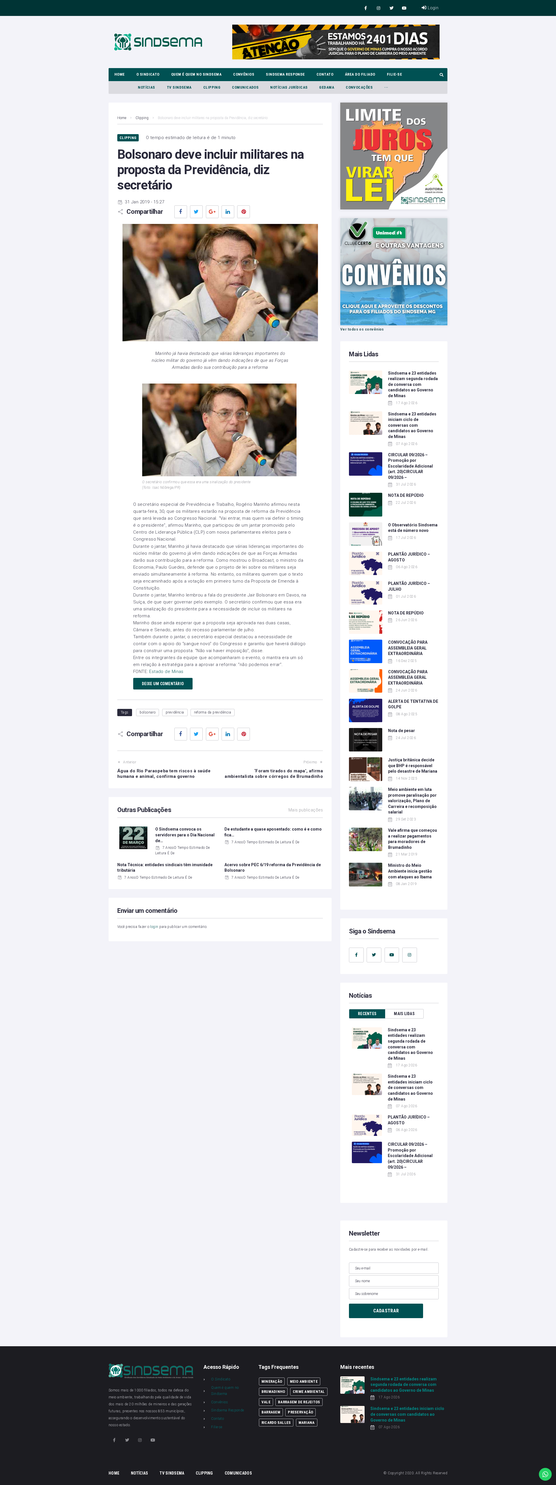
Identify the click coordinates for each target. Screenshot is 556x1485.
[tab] (367, 1013)
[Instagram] (378, 8)
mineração (271, 1381)
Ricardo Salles (276, 1422)
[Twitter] (391, 8)
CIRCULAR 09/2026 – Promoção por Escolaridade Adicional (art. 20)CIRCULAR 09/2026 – (410, 466)
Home (121, 118)
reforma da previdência (212, 712)
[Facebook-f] (366, 8)
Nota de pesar (401, 730)
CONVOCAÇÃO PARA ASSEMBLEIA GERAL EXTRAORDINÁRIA (407, 648)
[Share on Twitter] (196, 211)
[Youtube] (404, 8)
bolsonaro (148, 712)
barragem (270, 1412)
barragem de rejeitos (299, 1402)
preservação (300, 1412)
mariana (307, 1422)
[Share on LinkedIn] (228, 211)
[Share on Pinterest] (243, 211)
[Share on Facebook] (180, 211)
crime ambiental (309, 1391)
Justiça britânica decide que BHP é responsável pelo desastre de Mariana (412, 765)
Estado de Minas (167, 671)
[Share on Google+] (212, 211)
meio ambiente (304, 1381)
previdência (175, 712)
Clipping (142, 118)
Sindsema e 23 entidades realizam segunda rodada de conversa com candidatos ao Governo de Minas (413, 384)
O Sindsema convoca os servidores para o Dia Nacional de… (185, 835)
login (154, 927)
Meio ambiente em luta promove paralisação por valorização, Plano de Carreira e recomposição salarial (412, 800)
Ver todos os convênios (362, 329)
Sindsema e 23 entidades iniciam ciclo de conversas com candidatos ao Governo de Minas (412, 425)
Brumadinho (273, 1391)
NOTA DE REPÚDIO (406, 495)
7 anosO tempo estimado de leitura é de (265, 842)
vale (265, 1402)
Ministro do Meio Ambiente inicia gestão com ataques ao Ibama (410, 871)
